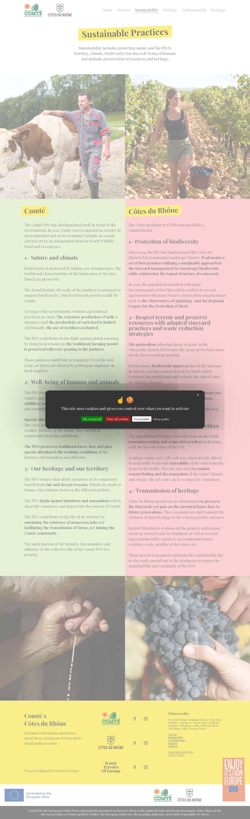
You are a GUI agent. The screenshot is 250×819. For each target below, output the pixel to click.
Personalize (142, 419)
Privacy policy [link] (161, 419)
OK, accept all (92, 419)
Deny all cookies (117, 419)
